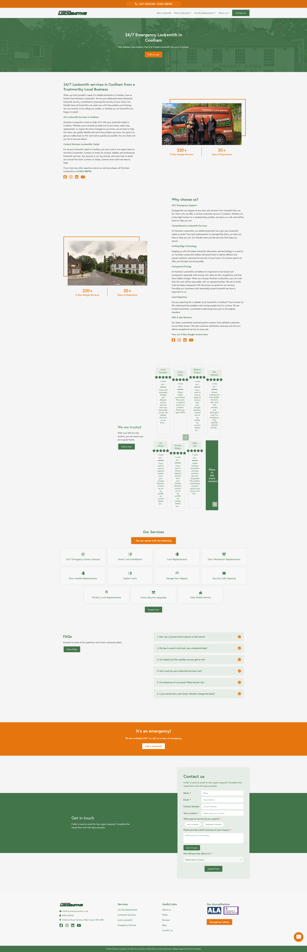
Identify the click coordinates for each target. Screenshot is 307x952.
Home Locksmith (181, 13)
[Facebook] (65, 177)
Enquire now (153, 609)
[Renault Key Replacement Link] (170, 10)
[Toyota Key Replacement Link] (187, 10)
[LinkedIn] (76, 177)
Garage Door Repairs (177, 578)
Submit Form (213, 868)
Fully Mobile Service (200, 597)
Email (186, 799)
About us (223, 13)
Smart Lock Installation (130, 559)
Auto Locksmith (164, 13)
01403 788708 (68, 915)
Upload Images (192, 848)
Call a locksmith (153, 746)
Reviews (166, 920)
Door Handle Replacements (83, 578)
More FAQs (72, 649)
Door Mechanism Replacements (224, 559)
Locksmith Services (127, 914)
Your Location (190, 813)
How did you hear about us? (196, 853)
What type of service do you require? (201, 818)
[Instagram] (71, 177)
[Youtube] (83, 177)
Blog (164, 925)
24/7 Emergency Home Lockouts (83, 559)
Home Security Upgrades (153, 597)
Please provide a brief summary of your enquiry (206, 829)
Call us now (153, 54)
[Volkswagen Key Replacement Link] (204, 10)
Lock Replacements (177, 559)
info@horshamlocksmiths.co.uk (75, 911)
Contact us (241, 13)
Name (186, 793)
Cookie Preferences (164, 949)
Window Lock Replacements (106, 597)
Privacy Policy (140, 949)
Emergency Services (127, 925)
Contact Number (191, 806)
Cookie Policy (151, 949)
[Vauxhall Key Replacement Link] (220, 10)
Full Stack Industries (193, 949)
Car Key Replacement (204, 13)
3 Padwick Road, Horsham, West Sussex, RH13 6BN (83, 920)
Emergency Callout (219, 921)
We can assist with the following (153, 540)
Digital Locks (130, 578)
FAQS (165, 914)
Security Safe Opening (224, 578)
